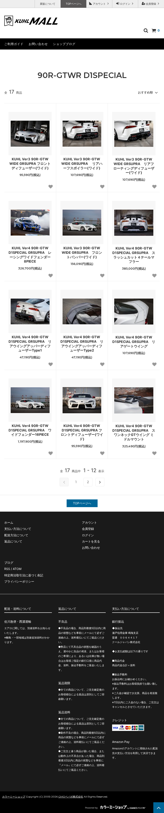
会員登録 (151, 3)
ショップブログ (64, 44)
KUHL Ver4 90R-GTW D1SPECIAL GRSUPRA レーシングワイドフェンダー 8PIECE (30, 254)
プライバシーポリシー (19, 581)
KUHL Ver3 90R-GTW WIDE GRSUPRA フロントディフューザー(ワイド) (30, 163)
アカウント (99, 3)
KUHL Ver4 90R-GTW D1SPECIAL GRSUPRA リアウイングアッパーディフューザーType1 (30, 343)
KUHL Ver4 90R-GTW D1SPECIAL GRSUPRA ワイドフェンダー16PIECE (30, 430)
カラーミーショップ (13, 796)
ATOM (17, 569)
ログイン (125, 3)
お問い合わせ (38, 44)
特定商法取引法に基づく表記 (23, 575)
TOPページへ (73, 3)
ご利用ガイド (13, 44)
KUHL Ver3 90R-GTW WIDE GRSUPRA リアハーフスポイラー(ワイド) (81, 163)
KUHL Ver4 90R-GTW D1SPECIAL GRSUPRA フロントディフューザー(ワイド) (82, 432)
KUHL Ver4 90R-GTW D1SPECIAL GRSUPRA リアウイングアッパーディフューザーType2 (81, 343)
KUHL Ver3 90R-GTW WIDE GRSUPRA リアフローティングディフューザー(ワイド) (133, 166)
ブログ (8, 562)
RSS (7, 569)
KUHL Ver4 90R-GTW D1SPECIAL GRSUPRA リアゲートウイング (133, 341)
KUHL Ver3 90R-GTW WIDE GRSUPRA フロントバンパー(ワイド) (82, 252)
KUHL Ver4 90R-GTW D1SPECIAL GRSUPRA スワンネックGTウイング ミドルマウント (133, 432)
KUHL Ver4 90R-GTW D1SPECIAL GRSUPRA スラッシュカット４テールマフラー (133, 255)
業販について (47, 3)
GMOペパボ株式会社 (70, 796)
